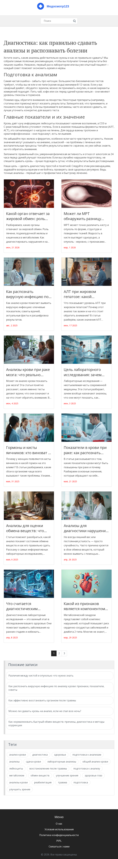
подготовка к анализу (86, 768)
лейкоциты (16, 768)
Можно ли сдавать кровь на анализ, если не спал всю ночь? (44, 711)
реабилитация (42, 782)
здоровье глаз (93, 775)
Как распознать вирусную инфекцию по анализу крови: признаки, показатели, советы (27, 294)
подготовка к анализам (86, 754)
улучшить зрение (19, 789)
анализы (14, 761)
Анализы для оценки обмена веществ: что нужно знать (25, 528)
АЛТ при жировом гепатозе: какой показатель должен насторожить (81, 294)
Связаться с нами (59, 846)
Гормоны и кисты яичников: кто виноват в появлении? (28, 450)
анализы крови (18, 782)
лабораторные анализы (61, 761)
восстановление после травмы (48, 768)
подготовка (80, 782)
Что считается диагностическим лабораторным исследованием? (22, 606)
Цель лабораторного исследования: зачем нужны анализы (83, 372)
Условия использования (59, 829)
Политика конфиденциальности (59, 835)
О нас (59, 823)
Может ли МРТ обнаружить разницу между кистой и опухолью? (82, 216)
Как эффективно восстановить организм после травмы (42, 700)
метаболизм (16, 775)
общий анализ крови (95, 761)
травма (62, 782)
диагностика (40, 754)
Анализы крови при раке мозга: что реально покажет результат (28, 372)
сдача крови (33, 761)
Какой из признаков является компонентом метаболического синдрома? (84, 606)
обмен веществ (40, 775)
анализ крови (17, 754)
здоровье (60, 754)
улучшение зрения (67, 775)
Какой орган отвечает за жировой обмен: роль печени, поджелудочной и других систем (28, 216)
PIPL (59, 840)
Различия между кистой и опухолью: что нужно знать (40, 675)
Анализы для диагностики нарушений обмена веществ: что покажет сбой (86, 528)
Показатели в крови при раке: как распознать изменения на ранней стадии (85, 450)
